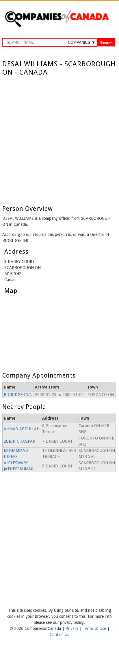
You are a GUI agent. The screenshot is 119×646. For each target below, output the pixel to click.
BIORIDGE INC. (18, 394)
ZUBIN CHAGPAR (19, 441)
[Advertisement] (59, 138)
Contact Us (59, 634)
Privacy (72, 628)
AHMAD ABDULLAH (22, 429)
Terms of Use (95, 628)
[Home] (56, 26)
